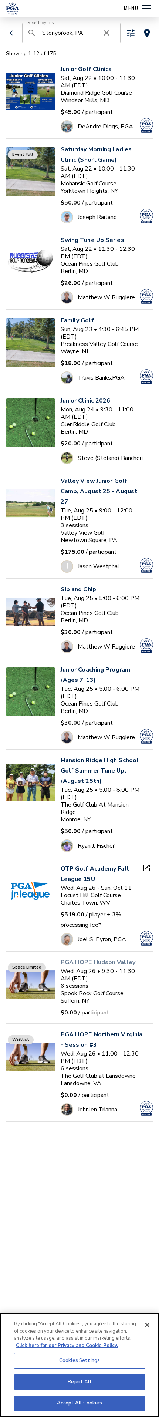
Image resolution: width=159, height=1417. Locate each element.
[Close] (147, 1325)
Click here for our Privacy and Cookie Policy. (67, 1345)
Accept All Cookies (79, 1403)
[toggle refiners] (130, 33)
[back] (12, 33)
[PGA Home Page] (12, 8)
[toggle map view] (147, 33)
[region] (79, 1365)
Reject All (79, 1382)
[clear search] (106, 33)
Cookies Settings (79, 1360)
